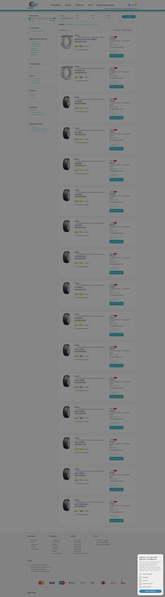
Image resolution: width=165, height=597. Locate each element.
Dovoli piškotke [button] (150, 591)
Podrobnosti (156, 570)
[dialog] (150, 574)
